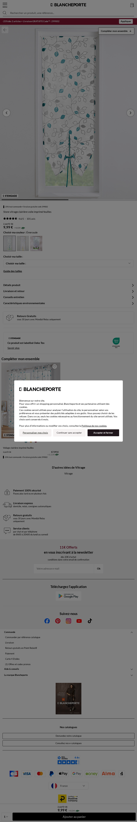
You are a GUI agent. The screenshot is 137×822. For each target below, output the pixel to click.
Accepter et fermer (103, 432)
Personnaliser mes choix (35, 432)
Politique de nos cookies (94, 425)
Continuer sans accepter (69, 432)
